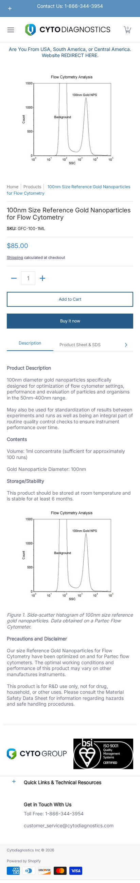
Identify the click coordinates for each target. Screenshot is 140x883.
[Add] (42, 278)
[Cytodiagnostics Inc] (67, 29)
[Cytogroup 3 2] (37, 753)
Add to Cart (70, 299)
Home (12, 186)
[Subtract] (14, 278)
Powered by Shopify (24, 861)
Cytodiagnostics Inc (23, 850)
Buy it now (70, 320)
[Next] (125, 344)
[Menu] (10, 29)
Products (32, 186)
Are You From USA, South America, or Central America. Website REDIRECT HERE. (70, 52)
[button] (127, 29)
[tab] (30, 345)
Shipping (15, 257)
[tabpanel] (70, 538)
